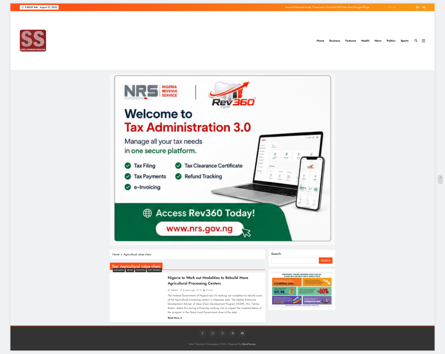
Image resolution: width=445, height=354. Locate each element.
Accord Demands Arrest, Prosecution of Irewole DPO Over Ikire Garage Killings (327, 7)
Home (320, 41)
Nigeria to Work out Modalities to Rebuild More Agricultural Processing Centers (208, 280)
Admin (174, 290)
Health (365, 41)
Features (350, 41)
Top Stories (154, 270)
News (378, 41)
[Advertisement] (197, 40)
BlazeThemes (249, 344)
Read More (174, 318)
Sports (404, 41)
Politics (391, 41)
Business (334, 41)
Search (276, 253)
